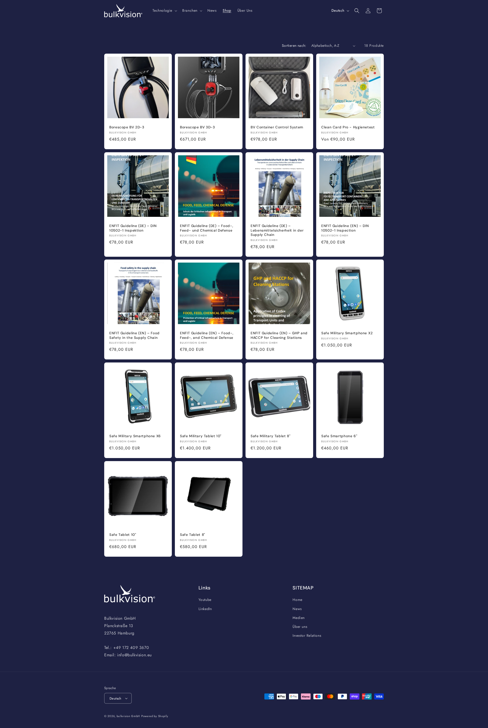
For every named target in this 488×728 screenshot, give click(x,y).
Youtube (205, 599)
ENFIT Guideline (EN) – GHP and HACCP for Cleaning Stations (279, 335)
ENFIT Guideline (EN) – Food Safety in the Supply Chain (134, 335)
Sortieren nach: (294, 45)
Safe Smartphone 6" (339, 436)
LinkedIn (205, 608)
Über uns (300, 626)
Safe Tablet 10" (122, 535)
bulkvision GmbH (128, 716)
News (297, 608)
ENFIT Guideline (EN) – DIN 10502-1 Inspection (345, 228)
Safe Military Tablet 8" (271, 436)
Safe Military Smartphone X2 (347, 333)
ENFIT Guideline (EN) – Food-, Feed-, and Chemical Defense (206, 335)
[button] (164, 10)
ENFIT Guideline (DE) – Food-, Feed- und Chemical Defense (206, 228)
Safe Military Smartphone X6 (135, 436)
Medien (299, 617)
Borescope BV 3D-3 (197, 127)
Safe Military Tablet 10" (200, 436)
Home (297, 599)
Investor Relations (307, 635)
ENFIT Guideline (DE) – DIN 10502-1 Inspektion (133, 228)
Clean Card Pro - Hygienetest (348, 127)
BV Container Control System (277, 127)
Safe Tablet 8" (192, 535)
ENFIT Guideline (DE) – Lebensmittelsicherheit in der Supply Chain (277, 230)
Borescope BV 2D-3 (126, 127)
